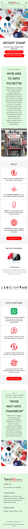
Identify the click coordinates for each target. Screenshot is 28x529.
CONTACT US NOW (14, 238)
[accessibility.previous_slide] (10, 279)
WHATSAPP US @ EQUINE (14, 52)
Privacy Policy (17, 524)
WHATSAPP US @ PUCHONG (14, 55)
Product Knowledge (8, 524)
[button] (2, 2)
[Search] (24, 6)
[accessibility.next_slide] (17, 279)
